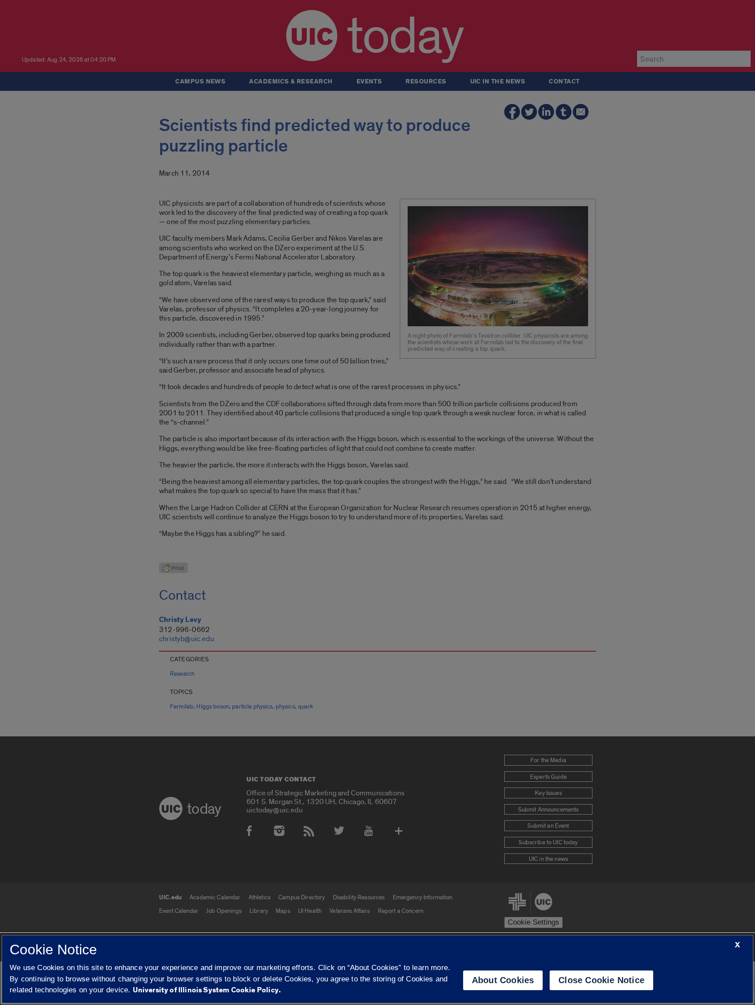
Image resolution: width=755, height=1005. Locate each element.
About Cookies (503, 980)
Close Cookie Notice (601, 980)
